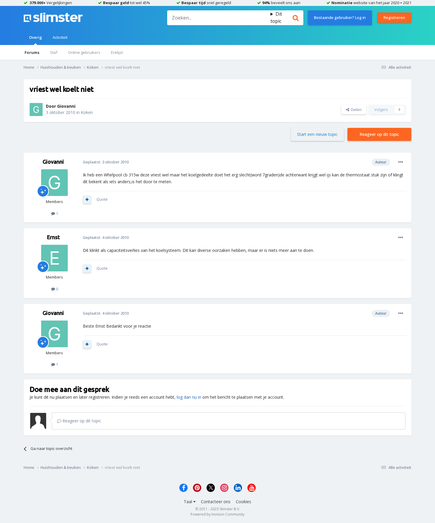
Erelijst (117, 52)
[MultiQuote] (87, 199)
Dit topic (276, 17)
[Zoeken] (295, 17)
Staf (53, 52)
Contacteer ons (216, 501)
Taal (188, 501)
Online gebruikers (84, 52)
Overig (35, 37)
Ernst (53, 237)
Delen (355, 109)
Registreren (394, 17)
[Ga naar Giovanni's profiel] (36, 109)
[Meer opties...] (401, 162)
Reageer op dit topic (379, 134)
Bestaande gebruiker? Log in (340, 17)
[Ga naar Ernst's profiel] (54, 258)
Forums (32, 52)
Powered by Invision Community (217, 514)
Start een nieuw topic (317, 134)
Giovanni (66, 106)
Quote (102, 199)
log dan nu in (189, 397)
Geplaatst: (106, 162)
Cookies (243, 501)
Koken (87, 112)
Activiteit (60, 37)
